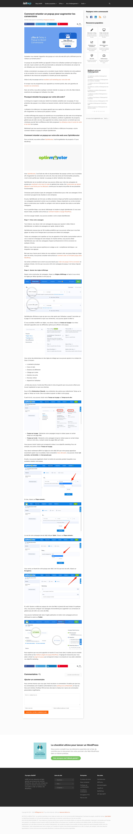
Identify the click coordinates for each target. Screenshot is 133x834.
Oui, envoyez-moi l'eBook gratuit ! (65, 758)
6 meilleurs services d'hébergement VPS (98, 101)
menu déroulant (61, 453)
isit (27, 3)
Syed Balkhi (108, 816)
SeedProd (100, 788)
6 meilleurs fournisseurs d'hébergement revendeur (97, 98)
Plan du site (83, 797)
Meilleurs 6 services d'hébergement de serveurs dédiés (97, 107)
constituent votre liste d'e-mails (40, 184)
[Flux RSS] (100, 17)
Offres (61, 3)
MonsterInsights (102, 785)
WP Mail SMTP (101, 794)
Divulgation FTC (85, 795)
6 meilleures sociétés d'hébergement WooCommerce (97, 91)
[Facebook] (91, 17)
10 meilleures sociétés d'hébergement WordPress (97, 76)
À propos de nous (85, 779)
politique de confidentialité (64, 685)
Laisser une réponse (73, 674)
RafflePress (100, 791)
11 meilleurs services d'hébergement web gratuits (98, 83)
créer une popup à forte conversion (69, 262)
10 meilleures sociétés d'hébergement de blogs (98, 87)
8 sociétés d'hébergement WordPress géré (97, 104)
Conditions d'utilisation (83, 791)
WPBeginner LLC (39, 812)
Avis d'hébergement (72, 3)
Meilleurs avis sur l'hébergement (94, 71)
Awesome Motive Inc (65, 812)
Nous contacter (84, 782)
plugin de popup (39, 657)
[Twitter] (87, 17)
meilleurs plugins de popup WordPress (47, 654)
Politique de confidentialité (84, 786)
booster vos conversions (31, 86)
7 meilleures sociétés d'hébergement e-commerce (97, 94)
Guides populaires (50, 3)
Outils (83, 3)
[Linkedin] (96, 17)
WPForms (100, 782)
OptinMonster (49, 139)
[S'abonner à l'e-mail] (104, 17)
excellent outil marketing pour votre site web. (57, 79)
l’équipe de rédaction (49, 19)
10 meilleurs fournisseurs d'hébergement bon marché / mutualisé (98, 80)
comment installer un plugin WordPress (59, 211)
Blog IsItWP (39, 3)
